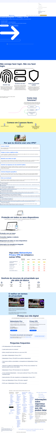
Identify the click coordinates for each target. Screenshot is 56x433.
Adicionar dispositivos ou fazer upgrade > (42, 7)
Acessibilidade (34, 430)
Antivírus (24, 400)
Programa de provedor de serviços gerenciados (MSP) (18, 425)
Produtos (27, 15)
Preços (29, 15)
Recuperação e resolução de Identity (19, 410)
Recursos (36, 15)
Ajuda (38, 15)
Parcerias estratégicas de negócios (25, 410)
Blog (23, 395)
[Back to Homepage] (12, 15)
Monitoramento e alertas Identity (19, 405)
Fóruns (31, 415)
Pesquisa (37, 8)
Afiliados (24, 408)
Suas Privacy (20, 429)
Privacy (42, 429)
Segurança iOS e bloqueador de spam (12, 410)
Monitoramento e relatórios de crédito (19, 407)
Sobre (34, 15)
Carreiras (31, 394)
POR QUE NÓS (30, 404)
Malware (24, 399)
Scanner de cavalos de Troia (11, 397)
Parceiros (32, 15)
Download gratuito (43, 15)
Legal (40, 429)
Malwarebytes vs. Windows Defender (31, 412)
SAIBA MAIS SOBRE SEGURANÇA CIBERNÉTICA (24, 393)
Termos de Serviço (42, 422)
